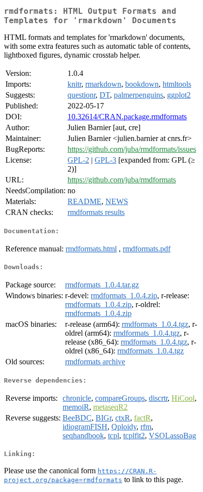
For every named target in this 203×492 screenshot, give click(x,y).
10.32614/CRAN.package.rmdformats (127, 116)
